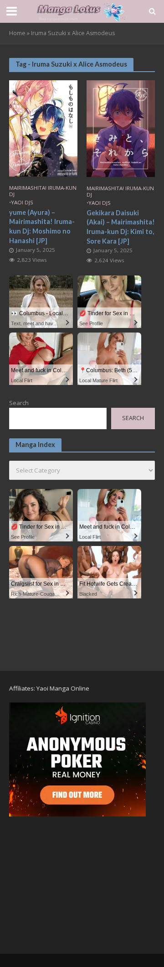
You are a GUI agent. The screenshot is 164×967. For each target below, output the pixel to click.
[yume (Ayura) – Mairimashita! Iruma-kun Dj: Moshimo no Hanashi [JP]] (43, 127)
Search (19, 403)
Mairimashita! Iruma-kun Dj (43, 191)
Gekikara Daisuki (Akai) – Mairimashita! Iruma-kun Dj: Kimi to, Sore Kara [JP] (121, 227)
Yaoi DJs (22, 202)
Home (17, 33)
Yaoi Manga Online (62, 688)
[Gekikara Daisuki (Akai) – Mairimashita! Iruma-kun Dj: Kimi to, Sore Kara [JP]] (121, 127)
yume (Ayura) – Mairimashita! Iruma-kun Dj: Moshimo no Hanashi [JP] (42, 226)
